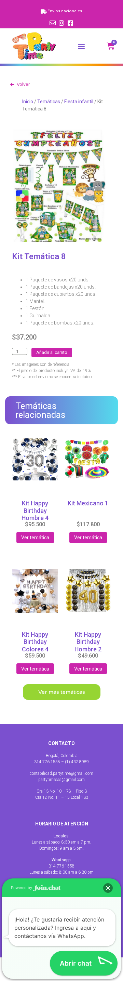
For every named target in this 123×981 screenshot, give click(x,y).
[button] (81, 46)
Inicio (27, 101)
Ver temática (35, 537)
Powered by (22, 887)
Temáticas (48, 101)
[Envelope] (53, 23)
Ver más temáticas (61, 692)
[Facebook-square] (70, 23)
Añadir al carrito (51, 352)
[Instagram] (61, 23)
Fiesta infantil (78, 101)
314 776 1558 (61, 866)
